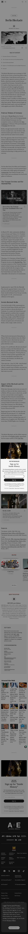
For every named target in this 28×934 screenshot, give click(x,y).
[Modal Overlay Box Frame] (14, 467)
